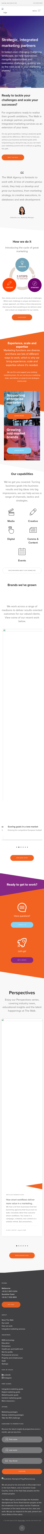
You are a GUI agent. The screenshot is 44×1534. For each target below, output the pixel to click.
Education (6, 1343)
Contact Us (22, 925)
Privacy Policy (21, 1520)
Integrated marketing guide (12, 1389)
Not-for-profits (7, 1352)
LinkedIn (7, 1375)
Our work (5, 1323)
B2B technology (8, 1340)
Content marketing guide (11, 1398)
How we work (7, 1326)
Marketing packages (9, 1412)
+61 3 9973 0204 (37, 3)
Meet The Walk (7, 1320)
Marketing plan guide (10, 1395)
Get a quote (22, 960)
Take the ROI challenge (11, 1418)
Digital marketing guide (11, 1392)
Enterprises (6, 1346)
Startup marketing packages (13, 1415)
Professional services (10, 1355)
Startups (5, 1364)
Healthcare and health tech (12, 1349)
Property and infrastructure (12, 1358)
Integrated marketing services (13, 1329)
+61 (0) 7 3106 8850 (9, 1297)
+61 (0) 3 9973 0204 (9, 1291)
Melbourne (6, 1288)
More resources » (8, 1401)
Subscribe (22, 1471)
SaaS (4, 1361)
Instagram (7, 1378)
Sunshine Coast (8, 1294)
